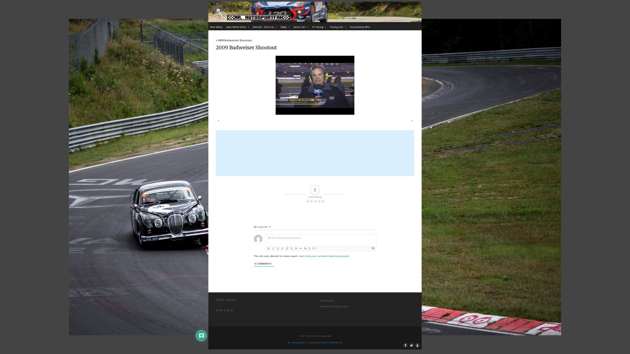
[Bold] (268, 248)
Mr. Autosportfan (296, 342)
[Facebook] (405, 345)
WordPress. (337, 342)
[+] (314, 248)
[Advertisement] (315, 153)
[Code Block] (300, 248)
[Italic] (273, 248)
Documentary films (360, 27)
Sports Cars (299, 27)
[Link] (305, 248)
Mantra (324, 342)
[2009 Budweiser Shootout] (315, 85)
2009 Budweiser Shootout (234, 40)
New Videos (216, 27)
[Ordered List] (287, 248)
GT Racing (317, 27)
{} (309, 248)
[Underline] (277, 248)
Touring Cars (336, 27)
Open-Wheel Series (236, 27)
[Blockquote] (296, 248)
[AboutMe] (417, 345)
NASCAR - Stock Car (263, 27)
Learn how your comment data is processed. (324, 256)
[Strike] (282, 248)
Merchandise (327, 300)
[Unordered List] (291, 248)
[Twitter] (411, 345)
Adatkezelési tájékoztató (334, 306)
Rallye (284, 27)
